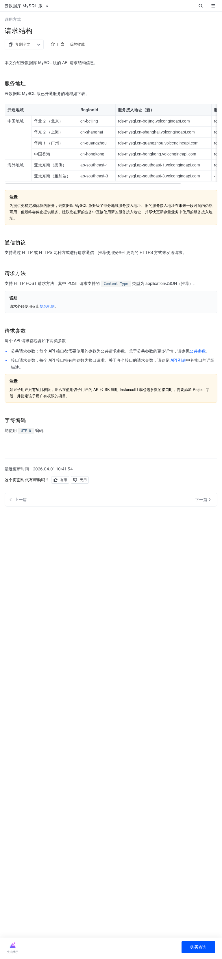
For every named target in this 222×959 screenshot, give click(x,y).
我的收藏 (77, 44)
